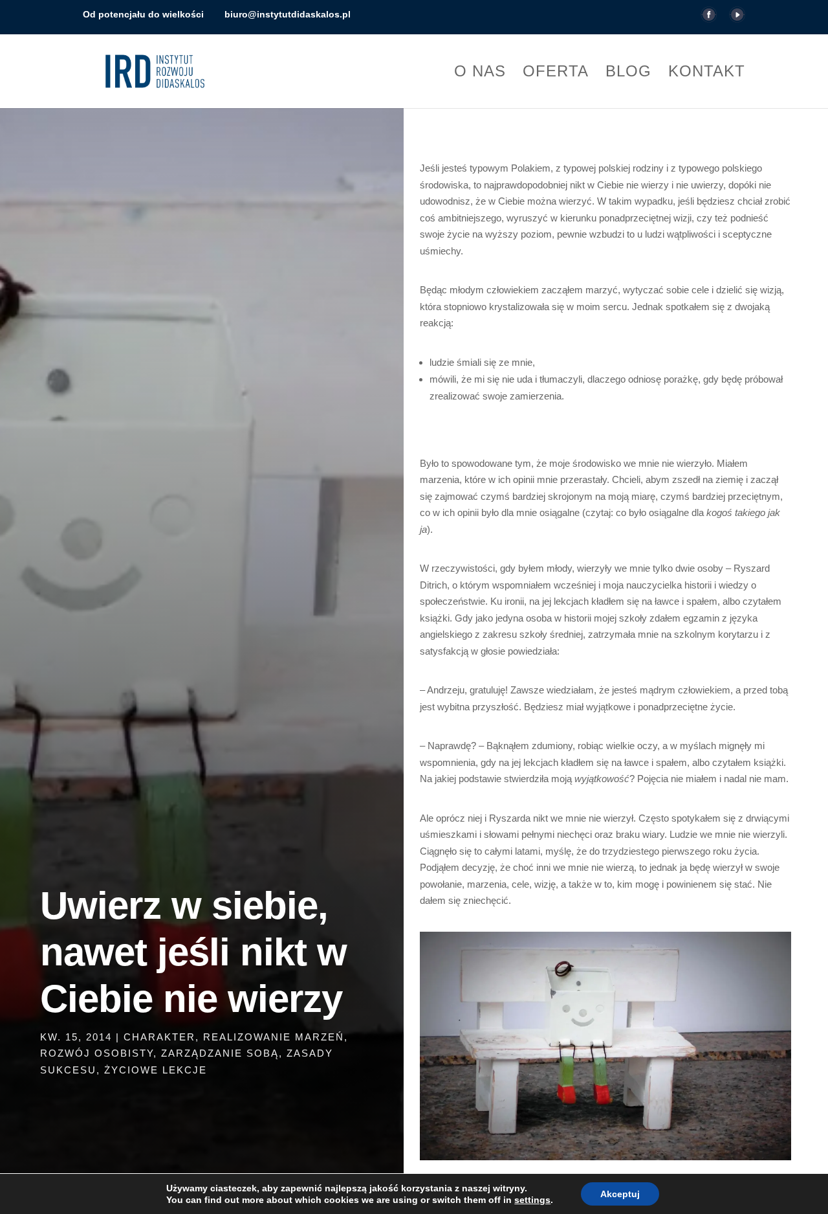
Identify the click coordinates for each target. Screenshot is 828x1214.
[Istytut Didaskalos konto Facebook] (709, 18)
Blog (628, 73)
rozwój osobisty (96, 1053)
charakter (159, 1036)
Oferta (556, 73)
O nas (480, 73)
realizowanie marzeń (273, 1036)
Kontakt (706, 73)
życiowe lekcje (155, 1069)
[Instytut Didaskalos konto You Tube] (737, 18)
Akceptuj (620, 1194)
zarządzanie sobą (220, 1053)
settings (532, 1200)
